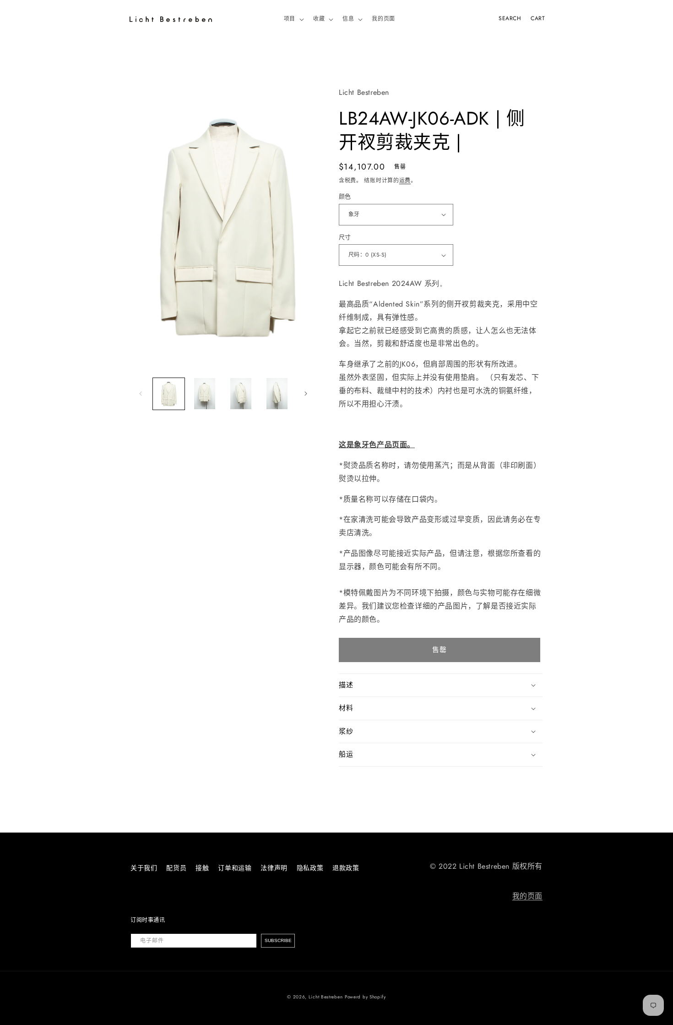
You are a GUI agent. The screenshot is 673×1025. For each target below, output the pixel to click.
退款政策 (345, 867)
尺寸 (345, 237)
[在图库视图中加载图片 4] (277, 394)
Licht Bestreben (326, 996)
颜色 (345, 196)
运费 (405, 180)
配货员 (176, 867)
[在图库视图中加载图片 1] (169, 394)
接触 (202, 867)
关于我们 (143, 867)
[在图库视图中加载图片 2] (205, 394)
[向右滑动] (306, 394)
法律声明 (274, 867)
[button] (293, 19)
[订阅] (278, 941)
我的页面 (527, 896)
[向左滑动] (140, 394)
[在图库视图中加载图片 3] (241, 394)
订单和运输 (234, 867)
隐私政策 (310, 867)
